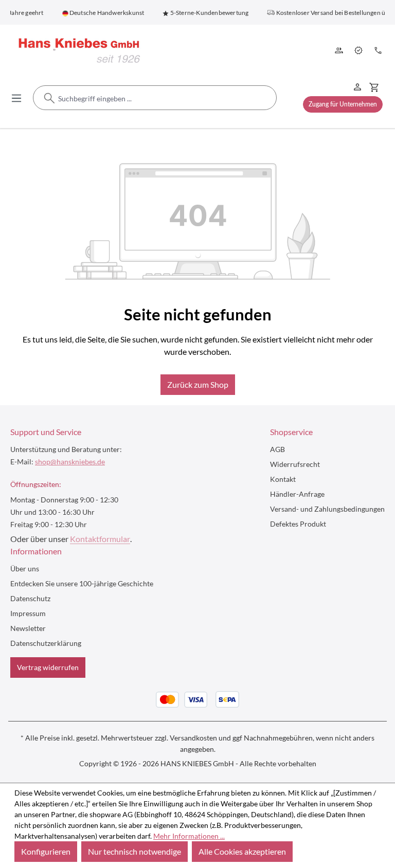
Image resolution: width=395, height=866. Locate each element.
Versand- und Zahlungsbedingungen (327, 508)
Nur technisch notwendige (134, 851)
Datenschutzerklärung (45, 643)
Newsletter (28, 628)
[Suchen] (49, 98)
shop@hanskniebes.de (70, 461)
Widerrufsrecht (295, 464)
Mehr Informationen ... (189, 836)
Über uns (340, 51)
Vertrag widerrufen (48, 667)
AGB (277, 449)
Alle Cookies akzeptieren (242, 851)
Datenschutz (30, 598)
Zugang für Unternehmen (343, 104)
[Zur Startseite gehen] (77, 51)
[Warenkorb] (374, 87)
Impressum (28, 613)
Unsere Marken (359, 51)
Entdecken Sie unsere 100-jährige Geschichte (81, 583)
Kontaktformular (100, 539)
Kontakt (379, 51)
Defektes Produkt (298, 523)
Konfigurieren (45, 851)
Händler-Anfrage (297, 494)
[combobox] (154, 98)
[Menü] (16, 97)
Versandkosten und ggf (206, 737)
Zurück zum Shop (197, 384)
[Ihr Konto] (357, 86)
